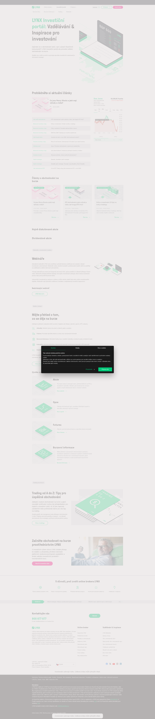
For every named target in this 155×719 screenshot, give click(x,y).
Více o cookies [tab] (102, 348)
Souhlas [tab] (53, 348)
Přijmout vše (105, 369)
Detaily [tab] (78, 348)
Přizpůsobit (89, 369)
